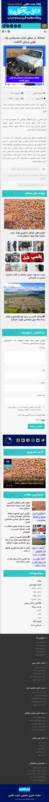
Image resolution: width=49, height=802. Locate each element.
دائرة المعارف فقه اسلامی (37, 720)
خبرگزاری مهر (41, 651)
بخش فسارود (36, 599)
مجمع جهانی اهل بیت (38, 723)
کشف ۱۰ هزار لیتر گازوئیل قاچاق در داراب (17, 549)
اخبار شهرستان (35, 584)
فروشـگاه (37, 621)
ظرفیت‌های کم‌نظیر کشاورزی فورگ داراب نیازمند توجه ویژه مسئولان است (27, 234)
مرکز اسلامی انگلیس (38, 726)
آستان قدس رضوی (39, 767)
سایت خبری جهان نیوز (38, 676)
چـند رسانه (36, 607)
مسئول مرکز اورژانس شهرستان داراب (31, 184)
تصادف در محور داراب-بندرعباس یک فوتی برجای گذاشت (24, 40)
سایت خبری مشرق (39, 679)
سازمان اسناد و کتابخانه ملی (36, 773)
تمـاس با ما (36, 625)
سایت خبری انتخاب (38, 670)
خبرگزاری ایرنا (41, 642)
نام (43, 370)
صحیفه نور (41, 748)
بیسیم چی (42, 742)
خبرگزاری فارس (40, 648)
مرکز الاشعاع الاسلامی (38, 730)
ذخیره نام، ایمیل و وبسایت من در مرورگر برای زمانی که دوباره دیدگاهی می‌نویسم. (24, 408)
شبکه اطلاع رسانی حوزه (37, 777)
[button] (11, 485)
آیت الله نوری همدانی (38, 701)
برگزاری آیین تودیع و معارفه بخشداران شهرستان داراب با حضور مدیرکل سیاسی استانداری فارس (17, 518)
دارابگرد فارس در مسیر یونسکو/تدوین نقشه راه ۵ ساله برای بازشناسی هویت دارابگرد (25, 318)
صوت (39, 617)
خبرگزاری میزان (40, 654)
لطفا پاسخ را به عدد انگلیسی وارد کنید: (31, 415)
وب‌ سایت (41, 395)
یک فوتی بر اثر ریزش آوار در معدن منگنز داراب (18, 560)
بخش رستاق (36, 587)
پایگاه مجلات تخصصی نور (36, 770)
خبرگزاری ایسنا (40, 645)
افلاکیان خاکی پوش (32, 603)
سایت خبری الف (40, 667)
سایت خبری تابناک (39, 673)
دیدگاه (42, 347)
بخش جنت (37, 591)
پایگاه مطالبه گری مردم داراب (24, 799)
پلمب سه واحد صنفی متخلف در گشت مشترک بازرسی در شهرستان (25, 276)
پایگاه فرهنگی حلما (39, 717)
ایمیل (42, 382)
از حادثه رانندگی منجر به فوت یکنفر (25, 169)
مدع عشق (42, 755)
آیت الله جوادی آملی (38, 692)
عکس (39, 610)
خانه (39, 581)
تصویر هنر (42, 745)
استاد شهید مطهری (39, 704)
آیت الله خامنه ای (39, 695)
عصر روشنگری (40, 751)
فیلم (39, 613)
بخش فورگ (36, 595)
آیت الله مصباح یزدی (38, 698)
